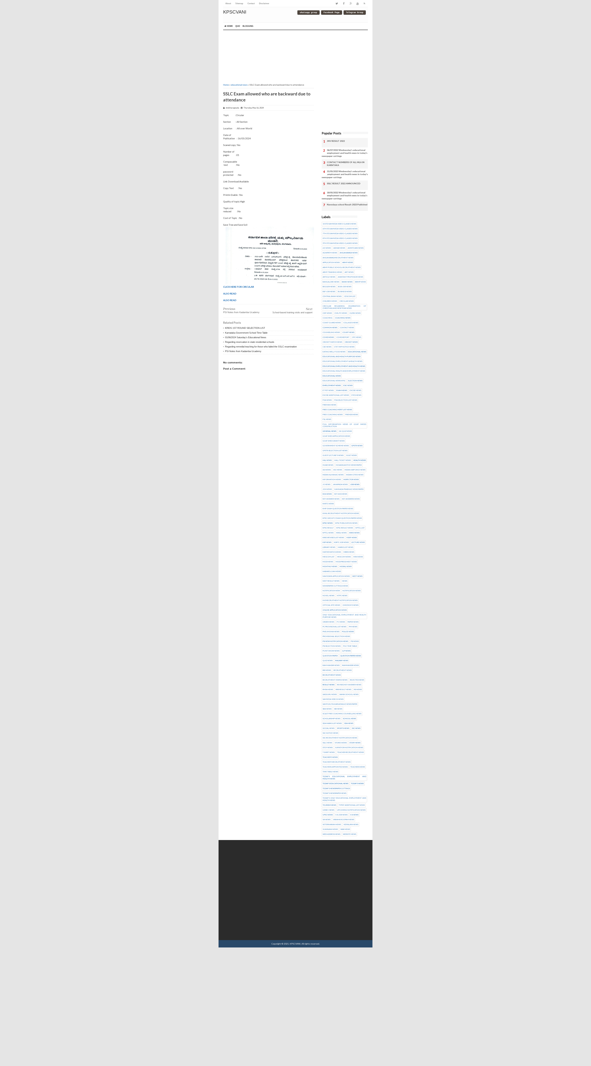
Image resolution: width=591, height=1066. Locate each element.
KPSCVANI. (295, 943)
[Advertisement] (268, 56)
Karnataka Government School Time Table (246, 332)
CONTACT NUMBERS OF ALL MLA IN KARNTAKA (345, 164)
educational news (239, 84)
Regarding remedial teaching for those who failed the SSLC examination (261, 346)
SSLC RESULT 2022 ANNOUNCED (343, 183)
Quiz (237, 26)
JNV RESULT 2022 (336, 141)
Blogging (248, 26)
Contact (251, 3)
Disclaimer (264, 3)
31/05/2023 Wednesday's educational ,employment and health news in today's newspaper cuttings (345, 174)
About (228, 3)
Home (229, 26)
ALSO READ (229, 293)
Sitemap (239, 3)
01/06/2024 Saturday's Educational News (245, 337)
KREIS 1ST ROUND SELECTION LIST (245, 328)
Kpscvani (234, 11)
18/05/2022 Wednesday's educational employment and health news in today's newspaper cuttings (344, 195)
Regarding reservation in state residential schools (249, 342)
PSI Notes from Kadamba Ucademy (241, 312)
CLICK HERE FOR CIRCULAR (238, 286)
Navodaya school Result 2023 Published (347, 204)
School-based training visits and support (292, 312)
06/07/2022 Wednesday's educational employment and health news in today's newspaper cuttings (344, 153)
